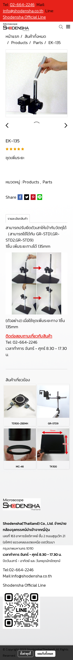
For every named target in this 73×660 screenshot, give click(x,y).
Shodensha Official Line (24, 17)
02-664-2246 (25, 342)
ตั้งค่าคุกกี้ (25, 653)
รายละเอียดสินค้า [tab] (18, 218)
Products (31, 182)
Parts (47, 182)
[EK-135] (36, 83)
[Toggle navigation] (68, 27)
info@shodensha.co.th (23, 11)
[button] (59, 27)
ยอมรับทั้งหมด (45, 653)
